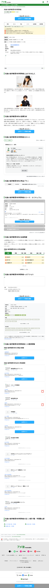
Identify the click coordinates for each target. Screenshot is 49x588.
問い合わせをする (8, 338)
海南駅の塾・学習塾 (9, 526)
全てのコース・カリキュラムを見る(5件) (37, 232)
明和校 (6, 402)
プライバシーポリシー (14, 560)
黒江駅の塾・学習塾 (31, 524)
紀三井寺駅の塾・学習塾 (10, 524)
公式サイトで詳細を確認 (24, 18)
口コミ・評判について (41, 140)
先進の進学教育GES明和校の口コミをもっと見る (35, 176)
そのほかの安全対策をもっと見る (24, 332)
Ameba (20, 575)
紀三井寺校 (7, 373)
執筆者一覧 (38, 555)
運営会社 (34, 560)
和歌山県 (5, 6)
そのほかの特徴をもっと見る (24, 323)
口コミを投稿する (9, 140)
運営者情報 (24, 558)
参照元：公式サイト (41, 212)
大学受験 (24, 551)
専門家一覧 (43, 555)
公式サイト (24, 358)
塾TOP (2, 6)
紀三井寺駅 (14, 6)
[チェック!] (42, 392)
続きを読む (24, 170)
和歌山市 (9, 6)
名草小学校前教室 (8, 474)
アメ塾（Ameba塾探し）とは (11, 555)
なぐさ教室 (7, 416)
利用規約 (6, 560)
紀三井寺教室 (7, 458)
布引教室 (6, 389)
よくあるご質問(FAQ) (24, 562)
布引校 (6, 506)
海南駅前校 (7, 352)
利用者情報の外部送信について (25, 560)
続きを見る (24, 265)
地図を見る (7, 355)
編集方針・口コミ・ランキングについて (26, 555)
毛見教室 (6, 425)
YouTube (38, 551)
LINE (17, 551)
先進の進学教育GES (15, 45)
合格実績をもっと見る (24, 269)
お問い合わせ (40, 560)
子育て (31, 551)
